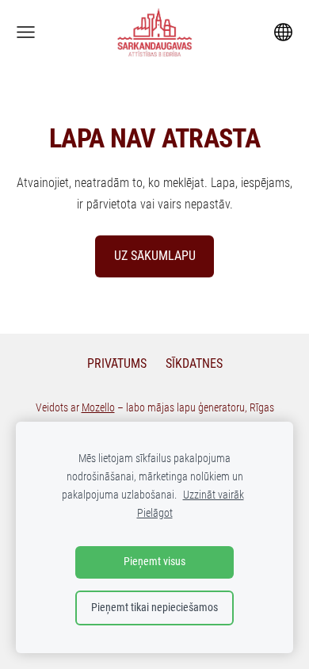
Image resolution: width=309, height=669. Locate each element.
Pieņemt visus (154, 561)
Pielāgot (155, 513)
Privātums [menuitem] (117, 363)
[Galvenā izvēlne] (26, 32)
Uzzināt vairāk (213, 495)
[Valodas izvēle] (283, 32)
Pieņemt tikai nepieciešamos (154, 607)
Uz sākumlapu (155, 255)
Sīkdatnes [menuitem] (194, 363)
